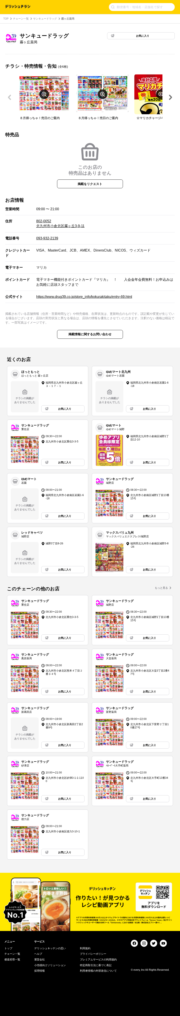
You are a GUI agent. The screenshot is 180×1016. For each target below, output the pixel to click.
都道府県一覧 (12, 959)
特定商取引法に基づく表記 (96, 965)
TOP (6, 18)
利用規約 (85, 948)
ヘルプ (38, 953)
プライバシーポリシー (93, 953)
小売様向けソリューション (50, 965)
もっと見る (161, 587)
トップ (8, 948)
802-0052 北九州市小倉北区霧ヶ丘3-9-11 (60, 223)
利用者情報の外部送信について (98, 970)
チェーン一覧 (21, 18)
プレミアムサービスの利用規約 (98, 959)
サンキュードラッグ (45, 18)
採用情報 (39, 970)
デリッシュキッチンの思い (50, 948)
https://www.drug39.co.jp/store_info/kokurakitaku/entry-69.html (84, 297)
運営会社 (39, 959)
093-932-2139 (47, 238)
